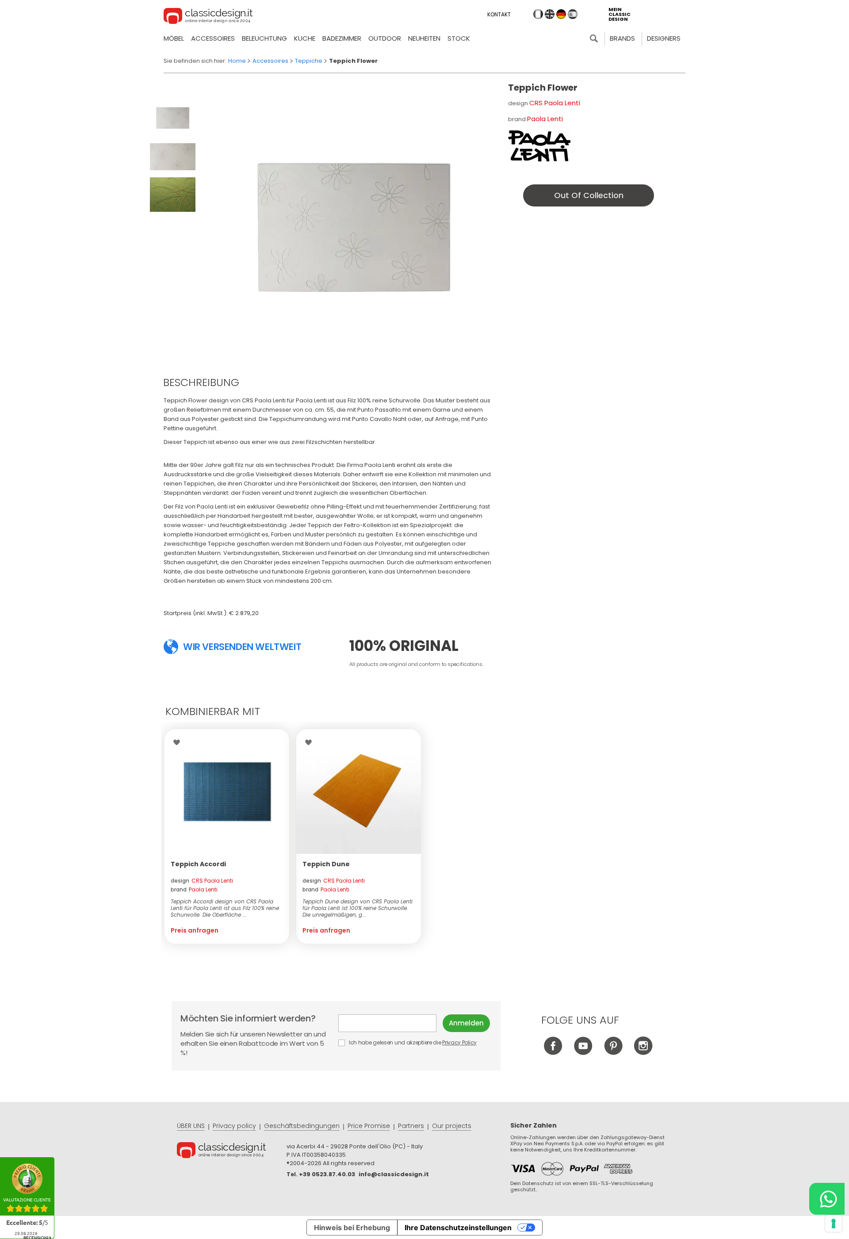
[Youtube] (583, 1052)
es (572, 14)
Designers (664, 38)
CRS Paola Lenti (554, 102)
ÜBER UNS (191, 1126)
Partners (411, 1126)
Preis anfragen (194, 930)
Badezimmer (341, 38)
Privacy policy (234, 1126)
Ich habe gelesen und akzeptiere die (412, 1042)
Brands (622, 38)
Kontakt (499, 14)
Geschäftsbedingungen (302, 1126)
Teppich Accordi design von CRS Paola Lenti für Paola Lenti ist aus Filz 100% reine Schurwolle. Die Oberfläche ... (225, 908)
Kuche (304, 38)
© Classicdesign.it (232, 1151)
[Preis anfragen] (226, 791)
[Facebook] (553, 1052)
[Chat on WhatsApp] (827, 1199)
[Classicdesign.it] (208, 17)
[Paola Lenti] (539, 145)
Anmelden (466, 1023)
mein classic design (619, 14)
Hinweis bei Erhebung (352, 1227)
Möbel (174, 38)
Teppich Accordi (198, 864)
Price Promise (369, 1126)
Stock (458, 38)
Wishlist (178, 742)
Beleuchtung (264, 38)
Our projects (451, 1126)
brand (194, 889)
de (561, 14)
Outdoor (384, 38)
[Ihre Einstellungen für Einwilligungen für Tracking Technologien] (833, 1223)
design (202, 880)
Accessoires (213, 38)
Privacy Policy (459, 1042)
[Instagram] (643, 1052)
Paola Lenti (545, 118)
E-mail (390, 1023)
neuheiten (424, 38)
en (550, 14)
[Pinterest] (613, 1052)
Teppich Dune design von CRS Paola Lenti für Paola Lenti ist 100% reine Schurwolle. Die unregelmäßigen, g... (357, 908)
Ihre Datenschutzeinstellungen (458, 1227)
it (538, 14)
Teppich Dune (326, 864)
